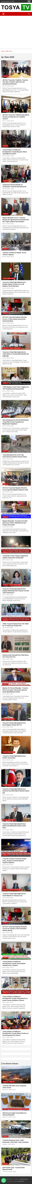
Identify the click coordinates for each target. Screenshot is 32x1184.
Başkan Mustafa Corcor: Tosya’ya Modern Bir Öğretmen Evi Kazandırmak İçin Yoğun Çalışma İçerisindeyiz (15, 219)
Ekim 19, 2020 (6, 391)
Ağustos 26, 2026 (6, 1089)
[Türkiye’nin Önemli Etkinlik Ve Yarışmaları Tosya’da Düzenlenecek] (16, 174)
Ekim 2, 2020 (5, 967)
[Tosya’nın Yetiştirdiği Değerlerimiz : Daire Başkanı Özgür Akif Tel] (16, 712)
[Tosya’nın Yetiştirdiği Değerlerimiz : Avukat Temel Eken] (16, 745)
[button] (3, 1180)
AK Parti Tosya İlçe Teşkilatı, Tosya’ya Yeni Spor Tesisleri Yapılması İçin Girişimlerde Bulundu (15, 82)
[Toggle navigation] (3, 14)
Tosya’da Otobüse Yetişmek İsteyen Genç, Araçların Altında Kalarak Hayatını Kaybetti (14, 860)
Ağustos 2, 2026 (6, 1144)
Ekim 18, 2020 (6, 426)
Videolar (11, 1081)
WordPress (21, 1181)
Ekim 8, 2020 (5, 526)
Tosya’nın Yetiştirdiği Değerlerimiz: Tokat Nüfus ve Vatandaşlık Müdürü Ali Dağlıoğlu (15, 354)
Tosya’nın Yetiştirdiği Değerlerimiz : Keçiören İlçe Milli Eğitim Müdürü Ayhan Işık (15, 791)
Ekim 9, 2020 (5, 459)
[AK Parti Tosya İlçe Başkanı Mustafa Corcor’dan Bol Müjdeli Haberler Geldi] (16, 477)
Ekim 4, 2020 (5, 694)
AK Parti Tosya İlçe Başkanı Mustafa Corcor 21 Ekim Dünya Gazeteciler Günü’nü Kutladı (14, 319)
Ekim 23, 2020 (6, 288)
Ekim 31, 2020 (6, 86)
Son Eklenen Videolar (10, 1064)
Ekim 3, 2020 (5, 897)
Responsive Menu (29, 1)
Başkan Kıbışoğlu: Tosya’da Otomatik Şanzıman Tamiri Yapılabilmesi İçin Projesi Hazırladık (14, 523)
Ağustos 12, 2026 (6, 1117)
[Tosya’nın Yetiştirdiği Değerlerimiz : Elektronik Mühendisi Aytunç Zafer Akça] (16, 813)
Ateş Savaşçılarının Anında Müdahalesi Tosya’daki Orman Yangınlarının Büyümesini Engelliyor (15, 422)
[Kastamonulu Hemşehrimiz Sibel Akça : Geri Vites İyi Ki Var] (16, 644)
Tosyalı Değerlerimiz (9, 278)
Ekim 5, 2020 (5, 659)
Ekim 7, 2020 (5, 594)
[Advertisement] (16, 32)
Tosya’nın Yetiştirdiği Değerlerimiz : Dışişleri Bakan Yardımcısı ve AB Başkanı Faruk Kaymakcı (14, 284)
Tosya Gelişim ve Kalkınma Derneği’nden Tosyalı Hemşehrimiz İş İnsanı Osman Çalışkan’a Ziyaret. (14, 998)
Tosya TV (5, 76)
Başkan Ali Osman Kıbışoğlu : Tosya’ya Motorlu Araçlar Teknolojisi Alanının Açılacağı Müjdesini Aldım (15, 690)
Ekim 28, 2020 (6, 155)
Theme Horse (24, 1179)
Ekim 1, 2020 (5, 1037)
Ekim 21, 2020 (6, 323)
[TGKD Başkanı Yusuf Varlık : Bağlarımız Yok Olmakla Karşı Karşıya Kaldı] (16, 376)
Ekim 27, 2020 (6, 223)
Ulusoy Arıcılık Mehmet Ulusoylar (19, 1109)
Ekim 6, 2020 (5, 627)
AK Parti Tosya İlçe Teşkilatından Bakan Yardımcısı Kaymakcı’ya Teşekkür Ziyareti (15, 117)
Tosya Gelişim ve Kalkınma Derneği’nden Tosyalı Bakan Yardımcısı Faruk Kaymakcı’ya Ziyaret (15, 1033)
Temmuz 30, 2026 (7, 1171)
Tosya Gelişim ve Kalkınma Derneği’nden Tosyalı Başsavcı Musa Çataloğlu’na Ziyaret (14, 151)
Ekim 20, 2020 (6, 358)
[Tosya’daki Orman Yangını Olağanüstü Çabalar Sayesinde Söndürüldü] (16, 545)
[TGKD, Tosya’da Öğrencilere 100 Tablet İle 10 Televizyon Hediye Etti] (16, 613)
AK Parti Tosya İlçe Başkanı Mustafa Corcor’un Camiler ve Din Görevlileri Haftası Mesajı (14, 928)
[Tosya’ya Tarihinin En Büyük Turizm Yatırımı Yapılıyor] (16, 242)
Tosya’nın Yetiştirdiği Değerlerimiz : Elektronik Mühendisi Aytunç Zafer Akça (14, 826)
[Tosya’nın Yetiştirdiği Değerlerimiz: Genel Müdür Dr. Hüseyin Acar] (16, 883)
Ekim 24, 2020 (6, 256)
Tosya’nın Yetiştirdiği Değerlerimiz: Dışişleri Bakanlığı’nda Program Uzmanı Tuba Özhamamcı (15, 591)
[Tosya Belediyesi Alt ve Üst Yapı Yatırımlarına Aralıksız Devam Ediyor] (16, 444)
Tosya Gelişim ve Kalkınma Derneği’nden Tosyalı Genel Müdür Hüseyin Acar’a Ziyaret (14, 963)
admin (12, 86)
